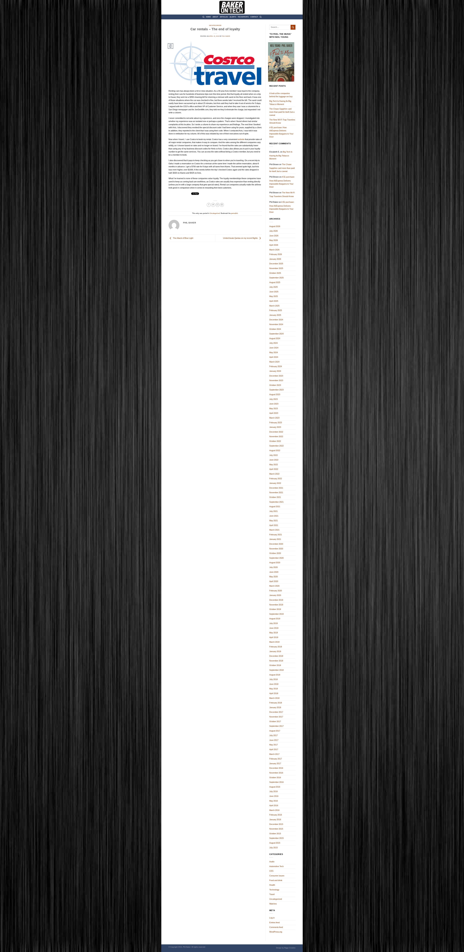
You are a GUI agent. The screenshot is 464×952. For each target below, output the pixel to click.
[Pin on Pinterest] (222, 205)
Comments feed (276, 927)
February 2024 (275, 366)
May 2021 (273, 521)
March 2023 (274, 418)
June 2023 (273, 404)
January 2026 (275, 259)
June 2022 (273, 460)
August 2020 (274, 563)
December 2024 (276, 320)
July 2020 (273, 567)
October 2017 (275, 721)
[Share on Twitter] (213, 205)
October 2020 (275, 553)
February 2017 (275, 759)
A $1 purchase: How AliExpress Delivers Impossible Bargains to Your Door (281, 132)
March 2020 (274, 586)
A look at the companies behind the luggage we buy (281, 95)
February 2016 (275, 815)
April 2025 (273, 301)
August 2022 (274, 450)
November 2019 (276, 605)
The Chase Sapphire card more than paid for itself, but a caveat (281, 112)
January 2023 (275, 427)
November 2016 (276, 773)
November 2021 (276, 492)
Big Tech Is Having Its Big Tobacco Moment (280, 102)
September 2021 (276, 502)
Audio (271, 862)
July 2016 (273, 791)
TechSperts (243, 17)
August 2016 (274, 787)
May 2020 (273, 577)
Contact (254, 17)
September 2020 (276, 558)
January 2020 (275, 595)
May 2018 (273, 689)
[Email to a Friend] (218, 205)
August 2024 (274, 338)
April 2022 (273, 469)
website (241, 139)
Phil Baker (226, 36)
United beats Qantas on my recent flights (240, 238)
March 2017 (274, 754)
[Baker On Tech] (232, 7)
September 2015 (276, 838)
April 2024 (273, 357)
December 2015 (276, 824)
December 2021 (276, 488)
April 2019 (273, 637)
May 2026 (273, 240)
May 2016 (273, 801)
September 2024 (276, 334)
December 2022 (276, 432)
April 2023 (273, 413)
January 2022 (275, 483)
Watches (273, 904)
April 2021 (273, 525)
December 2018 (276, 656)
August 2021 (274, 507)
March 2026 (274, 250)
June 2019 (273, 628)
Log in (272, 918)
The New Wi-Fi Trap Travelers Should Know (282, 121)
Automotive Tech (276, 866)
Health (272, 885)
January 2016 (275, 820)
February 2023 (275, 423)
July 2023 (273, 399)
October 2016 (275, 778)
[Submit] (293, 27)
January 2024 (275, 371)
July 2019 (273, 623)
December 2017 (276, 712)
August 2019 (274, 619)
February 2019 (275, 647)
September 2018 (276, 670)
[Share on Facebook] (209, 205)
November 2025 (276, 268)
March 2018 (274, 698)
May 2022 (273, 465)
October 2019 (275, 609)
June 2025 (273, 292)
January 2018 (275, 707)
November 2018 (276, 661)
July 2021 (273, 511)
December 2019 (276, 600)
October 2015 (275, 834)
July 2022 (273, 455)
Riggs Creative (289, 948)
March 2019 (274, 642)
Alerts (233, 17)
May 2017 (273, 745)
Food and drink (275, 880)
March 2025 (274, 306)
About (215, 17)
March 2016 (274, 810)
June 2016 (273, 796)
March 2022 (274, 474)
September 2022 (276, 446)
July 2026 (273, 231)
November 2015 (276, 829)
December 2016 (276, 768)
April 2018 (273, 693)
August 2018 (274, 675)
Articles (224, 17)
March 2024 (274, 362)
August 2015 (274, 843)
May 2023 (273, 408)
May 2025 (273, 296)
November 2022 (276, 436)
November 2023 (276, 380)
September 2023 (276, 390)
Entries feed (274, 923)
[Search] (203, 17)
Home (208, 17)
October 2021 (275, 497)
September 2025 (276, 278)
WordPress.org (275, 932)
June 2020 (273, 572)
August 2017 (274, 731)
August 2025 (274, 282)
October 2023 (275, 385)
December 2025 (276, 264)
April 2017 (273, 749)
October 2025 (275, 273)
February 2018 (275, 703)
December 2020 (276, 544)
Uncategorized (215, 25)
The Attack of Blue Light (182, 238)
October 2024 (275, 329)
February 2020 (275, 591)
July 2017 (273, 735)
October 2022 (275, 441)
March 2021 (274, 530)
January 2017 (275, 763)
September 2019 (276, 614)
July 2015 (273, 848)
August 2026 (274, 226)
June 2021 (273, 516)
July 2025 (273, 287)
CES (271, 871)
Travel (272, 894)
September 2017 (276, 726)
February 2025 (275, 310)
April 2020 (273, 581)
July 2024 (273, 343)
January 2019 (275, 651)
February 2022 (275, 479)
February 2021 (275, 535)
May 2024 (273, 352)
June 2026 (273, 236)
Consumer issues (276, 876)
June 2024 (273, 348)
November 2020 (276, 549)
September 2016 (276, 782)
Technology (274, 890)
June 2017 (273, 740)
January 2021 (275, 539)
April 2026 (273, 245)
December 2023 (276, 376)
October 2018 (275, 665)
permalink (234, 213)
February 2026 (275, 254)
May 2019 (273, 633)
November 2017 (276, 717)
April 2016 (273, 805)
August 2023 (274, 394)
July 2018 (273, 679)
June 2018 (273, 684)
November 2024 (276, 324)
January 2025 (275, 315)
